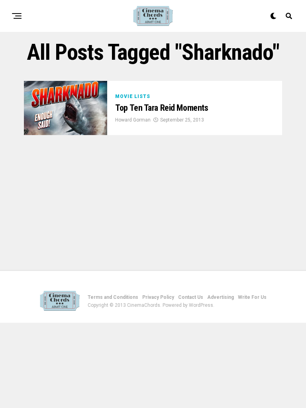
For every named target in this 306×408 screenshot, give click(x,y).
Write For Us (252, 297)
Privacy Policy (158, 297)
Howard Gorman (133, 120)
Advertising (220, 297)
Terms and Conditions (113, 297)
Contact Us (190, 297)
